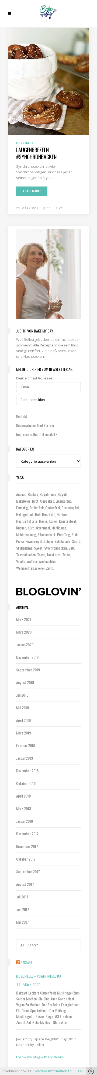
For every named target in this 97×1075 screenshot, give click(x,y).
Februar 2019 (25, 745)
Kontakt (21, 416)
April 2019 (23, 720)
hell (37, 514)
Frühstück (37, 507)
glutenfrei (52, 507)
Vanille (20, 561)
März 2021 (23, 619)
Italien (53, 521)
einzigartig (63, 501)
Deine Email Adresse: (34, 378)
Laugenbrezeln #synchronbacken (36, 153)
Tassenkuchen (26, 554)
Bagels (62, 494)
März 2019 (23, 733)
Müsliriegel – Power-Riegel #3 (38, 976)
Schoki (48, 541)
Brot (35, 501)
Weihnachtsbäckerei (30, 568)
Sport (76, 541)
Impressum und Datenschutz (36, 434)
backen (33, 494)
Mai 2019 (22, 707)
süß (71, 548)
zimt (49, 568)
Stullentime (24, 548)
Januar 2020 (24, 644)
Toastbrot (54, 554)
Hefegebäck (24, 514)
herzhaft (48, 514)
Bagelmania (48, 494)
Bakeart (27, 962)
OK (80, 1071)
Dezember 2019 (27, 657)
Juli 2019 (22, 695)
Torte (66, 554)
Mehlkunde (58, 528)
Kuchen (21, 528)
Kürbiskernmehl (39, 528)
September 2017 (28, 871)
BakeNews (23, 501)
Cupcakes (47, 501)
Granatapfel (70, 507)
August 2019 (25, 682)
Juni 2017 (22, 909)
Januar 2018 (24, 821)
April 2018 (23, 796)
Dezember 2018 (27, 770)
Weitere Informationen (53, 1071)
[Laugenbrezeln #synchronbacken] (48, 80)
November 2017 (27, 846)
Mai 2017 (22, 922)
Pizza (20, 541)
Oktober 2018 (26, 783)
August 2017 (25, 884)
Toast (41, 554)
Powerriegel (33, 541)
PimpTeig (63, 534)
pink (75, 534)
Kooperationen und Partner (35, 425)
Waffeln (32, 561)
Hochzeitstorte (26, 521)
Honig (43, 521)
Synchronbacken (55, 548)
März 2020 (24, 632)
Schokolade (62, 541)
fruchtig (22, 507)
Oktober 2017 (26, 859)
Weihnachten (47, 561)
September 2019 (28, 669)
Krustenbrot (67, 521)
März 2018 (23, 808)
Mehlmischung (26, 534)
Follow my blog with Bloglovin (39, 1057)
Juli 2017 (22, 897)
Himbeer (62, 514)
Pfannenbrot (47, 534)
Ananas (21, 494)
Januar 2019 (24, 758)
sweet (38, 548)
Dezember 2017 (27, 833)
